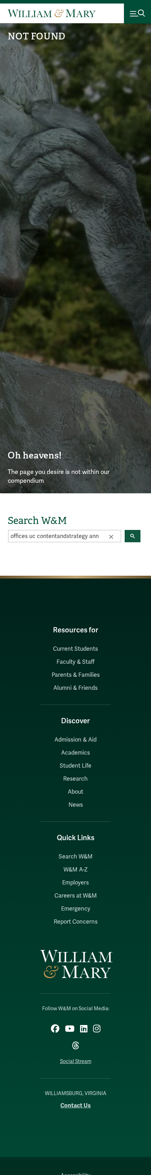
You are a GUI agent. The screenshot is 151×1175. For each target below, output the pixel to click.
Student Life (75, 765)
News (75, 804)
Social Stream (75, 1061)
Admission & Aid (75, 739)
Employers (75, 882)
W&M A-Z (76, 869)
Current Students (75, 648)
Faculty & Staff (75, 661)
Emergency (75, 908)
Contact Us (75, 1105)
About (75, 791)
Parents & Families (76, 675)
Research (75, 778)
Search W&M (76, 856)
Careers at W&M (75, 895)
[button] (111, 536)
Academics (75, 752)
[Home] (52, 13)
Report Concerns (76, 921)
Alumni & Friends (75, 688)
